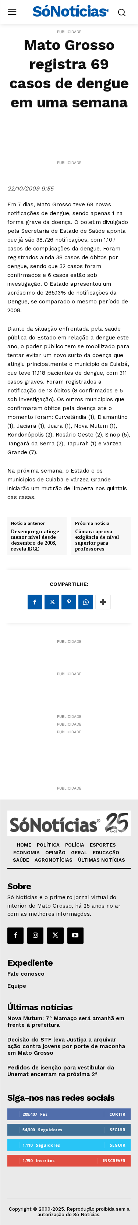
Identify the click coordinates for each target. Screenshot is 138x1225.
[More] (103, 602)
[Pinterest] (68, 602)
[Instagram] (35, 935)
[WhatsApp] (85, 602)
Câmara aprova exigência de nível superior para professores (97, 540)
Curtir (117, 1114)
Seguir (117, 1129)
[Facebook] (35, 602)
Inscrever (114, 1160)
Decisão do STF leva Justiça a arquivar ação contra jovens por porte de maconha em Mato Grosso (66, 1046)
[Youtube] (75, 935)
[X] (52, 602)
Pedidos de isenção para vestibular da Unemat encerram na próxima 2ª (60, 1071)
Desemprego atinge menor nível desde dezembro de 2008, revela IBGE (35, 540)
